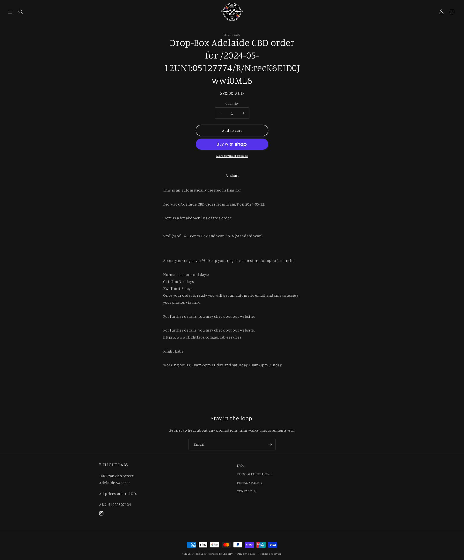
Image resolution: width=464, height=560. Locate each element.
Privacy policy (246, 553)
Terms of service (271, 553)
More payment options (232, 156)
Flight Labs (199, 553)
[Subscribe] (270, 444)
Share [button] (234, 175)
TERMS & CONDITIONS (254, 474)
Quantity (232, 103)
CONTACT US (246, 491)
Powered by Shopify (220, 553)
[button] (10, 12)
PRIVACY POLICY (249, 482)
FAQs (240, 465)
